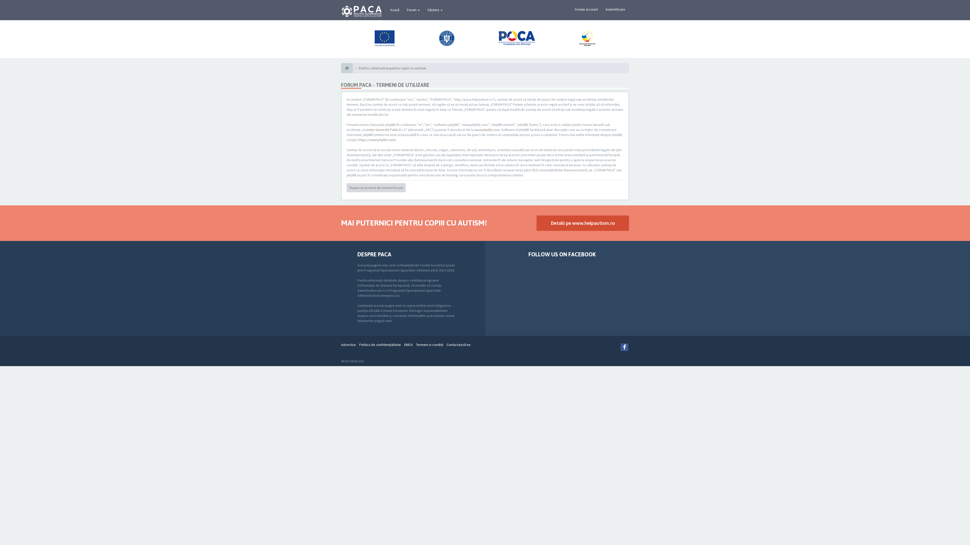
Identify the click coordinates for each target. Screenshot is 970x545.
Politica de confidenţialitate (380, 344)
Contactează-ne (459, 344)
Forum (412, 10)
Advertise (348, 344)
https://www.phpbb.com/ (377, 140)
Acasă (394, 10)
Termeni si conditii (429, 344)
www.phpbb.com (487, 129)
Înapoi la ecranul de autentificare (376, 187)
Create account (586, 9)
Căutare (433, 10)
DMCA (408, 344)
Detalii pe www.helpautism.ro (583, 223)
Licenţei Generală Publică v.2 (384, 129)
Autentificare (615, 9)
